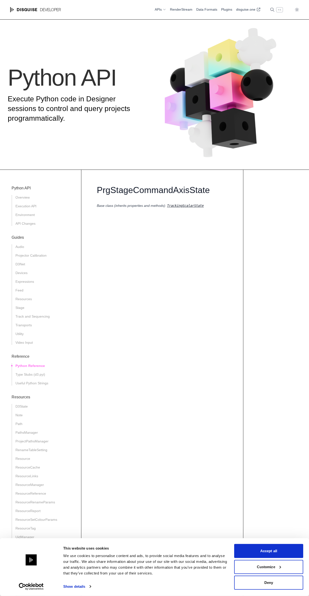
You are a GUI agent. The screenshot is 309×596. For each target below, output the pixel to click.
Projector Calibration (31, 255)
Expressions (24, 281)
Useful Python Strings (31, 383)
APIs (158, 9)
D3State (21, 406)
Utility (19, 334)
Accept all (268, 551)
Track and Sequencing (32, 316)
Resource (22, 459)
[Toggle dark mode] (297, 9)
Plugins (226, 9)
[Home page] (35, 10)
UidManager (24, 537)
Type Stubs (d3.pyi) (30, 374)
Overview (22, 197)
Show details (74, 586)
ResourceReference (30, 493)
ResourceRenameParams (35, 502)
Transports (23, 325)
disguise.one (246, 9)
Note (19, 415)
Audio (19, 247)
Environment (25, 215)
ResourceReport (28, 511)
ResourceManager (29, 485)
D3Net (20, 264)
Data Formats (206, 9)
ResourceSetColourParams (36, 520)
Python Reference (30, 366)
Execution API (25, 206)
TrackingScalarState (185, 206)
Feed (19, 290)
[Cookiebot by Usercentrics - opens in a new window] (31, 586)
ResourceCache (27, 467)
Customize (266, 567)
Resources (23, 299)
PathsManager (26, 432)
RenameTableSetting (31, 450)
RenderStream (181, 9)
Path (18, 424)
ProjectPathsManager (32, 441)
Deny (268, 583)
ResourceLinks (26, 476)
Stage (19, 308)
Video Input (24, 342)
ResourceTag (25, 528)
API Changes (25, 223)
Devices (21, 273)
